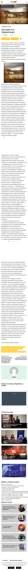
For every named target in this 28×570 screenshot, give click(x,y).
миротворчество (6, 350)
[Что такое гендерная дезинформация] (14, 452)
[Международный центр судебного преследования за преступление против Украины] (21, 537)
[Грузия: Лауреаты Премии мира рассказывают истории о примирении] (14, 421)
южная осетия (21, 351)
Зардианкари (21, 346)
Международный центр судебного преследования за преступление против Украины (10, 537)
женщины (13, 346)
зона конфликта (6, 348)
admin (5, 34)
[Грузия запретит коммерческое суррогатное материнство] (21, 547)
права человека (6, 351)
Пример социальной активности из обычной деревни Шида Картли (21, 358)
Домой (2, 6)
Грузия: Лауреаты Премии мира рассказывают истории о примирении (12, 425)
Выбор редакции (7, 421)
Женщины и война (8, 6)
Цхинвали (13, 351)
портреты (14, 350)
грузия (8, 346)
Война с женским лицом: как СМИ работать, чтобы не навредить (13, 441)
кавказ (13, 348)
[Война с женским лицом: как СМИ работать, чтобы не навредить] (14, 437)
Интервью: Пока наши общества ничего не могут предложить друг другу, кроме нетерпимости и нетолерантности (7, 360)
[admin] (3, 35)
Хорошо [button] (18, 567)
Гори (3, 346)
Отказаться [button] (11, 567)
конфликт (19, 348)
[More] (20, 38)
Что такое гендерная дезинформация (9, 457)
